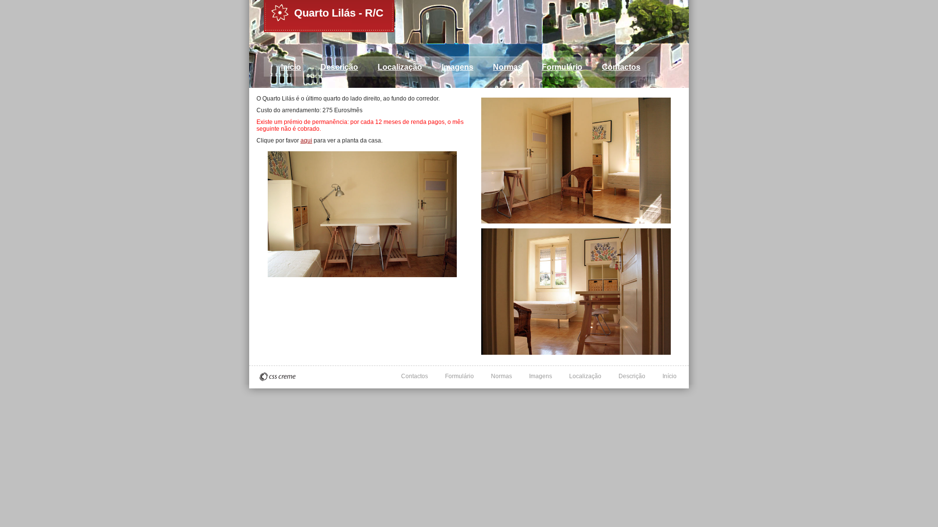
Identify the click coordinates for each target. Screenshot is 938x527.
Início (291, 67)
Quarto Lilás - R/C (339, 13)
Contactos (621, 67)
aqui (306, 140)
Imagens (457, 67)
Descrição (339, 67)
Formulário (562, 67)
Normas (507, 67)
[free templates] (277, 377)
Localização (400, 67)
